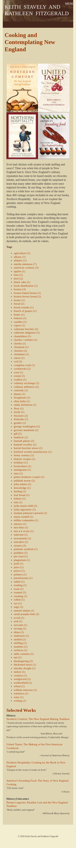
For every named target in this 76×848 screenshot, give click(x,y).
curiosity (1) (21, 390)
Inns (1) (18, 473)
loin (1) (18, 502)
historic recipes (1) (24, 458)
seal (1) (18, 621)
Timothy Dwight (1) (24, 668)
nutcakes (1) (21, 541)
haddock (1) (21, 437)
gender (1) (20, 422)
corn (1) (18, 372)
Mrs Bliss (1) (21, 527)
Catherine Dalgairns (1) (27, 332)
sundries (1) (20, 646)
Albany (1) (20, 256)
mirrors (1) (20, 523)
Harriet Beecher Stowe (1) (28, 448)
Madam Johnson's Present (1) (30, 513)
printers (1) (20, 574)
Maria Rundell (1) (23, 516)
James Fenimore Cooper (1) (29, 476)
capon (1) (19, 325)
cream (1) (19, 375)
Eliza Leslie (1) (22, 401)
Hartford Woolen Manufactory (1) (33, 451)
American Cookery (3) (26, 267)
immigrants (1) (22, 469)
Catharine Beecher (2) (26, 329)
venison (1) (20, 675)
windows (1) (21, 693)
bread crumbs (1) (24, 307)
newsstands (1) (22, 538)
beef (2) (18, 278)
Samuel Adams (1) (24, 610)
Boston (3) (20, 289)
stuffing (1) (20, 642)
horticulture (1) (22, 466)
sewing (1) (20, 628)
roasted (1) (20, 592)
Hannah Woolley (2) (25, 444)
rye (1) (18, 603)
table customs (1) (24, 653)
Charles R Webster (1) (25, 339)
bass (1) (18, 274)
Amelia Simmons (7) (25, 264)
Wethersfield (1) (23, 682)
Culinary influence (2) (26, 386)
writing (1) (20, 700)
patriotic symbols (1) (26, 549)
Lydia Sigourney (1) (25, 509)
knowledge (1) (22, 487)
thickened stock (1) (25, 664)
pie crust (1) (21, 556)
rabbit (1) (19, 581)
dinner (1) (19, 394)
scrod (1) (19, 617)
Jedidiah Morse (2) (24, 480)
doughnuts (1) (22, 397)
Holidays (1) (21, 462)
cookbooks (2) (22, 368)
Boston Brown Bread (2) (27, 296)
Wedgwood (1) (22, 679)
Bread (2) (19, 303)
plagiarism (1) (22, 560)
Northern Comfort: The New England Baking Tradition (38, 719)
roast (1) (18, 588)
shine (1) (19, 632)
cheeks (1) (20, 343)
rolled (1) (19, 599)
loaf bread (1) (22, 495)
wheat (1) (19, 686)
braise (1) (19, 300)
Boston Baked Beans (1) (27, 292)
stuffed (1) (20, 639)
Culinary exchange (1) (26, 383)
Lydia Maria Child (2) (25, 505)
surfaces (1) (20, 650)
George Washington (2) (27, 426)
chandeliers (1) (22, 336)
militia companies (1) (26, 520)
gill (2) (18, 433)
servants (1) (20, 625)
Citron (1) (19, 357)
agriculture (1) (22, 253)
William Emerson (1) (25, 689)
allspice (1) (20, 260)
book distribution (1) (26, 285)
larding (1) (20, 491)
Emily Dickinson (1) (25, 404)
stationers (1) (21, 635)
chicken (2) (20, 350)
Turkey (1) (19, 671)
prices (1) (19, 570)
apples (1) (19, 271)
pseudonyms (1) (23, 577)
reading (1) (20, 585)
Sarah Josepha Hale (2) (26, 614)
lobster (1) (20, 498)
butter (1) (19, 314)
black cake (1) (22, 282)
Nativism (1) (21, 534)
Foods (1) (19, 411)
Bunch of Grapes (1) (25, 310)
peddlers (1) (21, 552)
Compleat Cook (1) (24, 365)
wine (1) (18, 697)
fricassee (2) (21, 415)
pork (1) (18, 563)
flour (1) (18, 408)
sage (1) (18, 606)
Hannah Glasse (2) (24, 440)
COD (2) (18, 361)
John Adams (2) (22, 484)
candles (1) (20, 321)
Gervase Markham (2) (26, 430)
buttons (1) (20, 318)
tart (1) (18, 657)
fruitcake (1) (21, 419)
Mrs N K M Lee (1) (24, 531)
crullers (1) (20, 379)
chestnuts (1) (21, 347)
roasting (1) (20, 596)
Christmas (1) (21, 354)
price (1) (19, 567)
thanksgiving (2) (23, 661)
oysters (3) (20, 545)
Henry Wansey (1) (24, 455)
